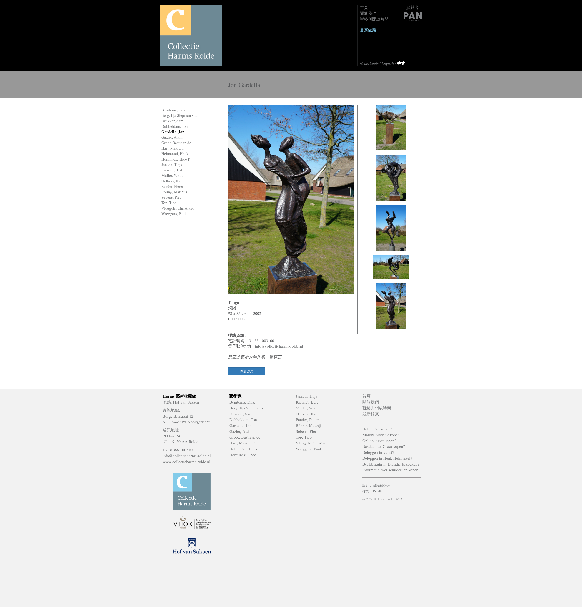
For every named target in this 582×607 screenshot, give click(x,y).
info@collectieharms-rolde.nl (279, 346)
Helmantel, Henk (174, 153)
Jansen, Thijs (171, 164)
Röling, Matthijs (174, 191)
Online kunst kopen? (379, 440)
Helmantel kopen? (377, 428)
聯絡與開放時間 (374, 19)
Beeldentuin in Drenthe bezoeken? (390, 464)
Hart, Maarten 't (173, 148)
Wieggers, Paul (173, 213)
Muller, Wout (172, 175)
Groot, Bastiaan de (176, 142)
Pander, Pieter (172, 186)
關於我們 (368, 13)
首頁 (364, 7)
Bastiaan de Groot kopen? (383, 446)
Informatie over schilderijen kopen (390, 469)
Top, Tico (168, 202)
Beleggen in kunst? (378, 452)
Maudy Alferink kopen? (381, 434)
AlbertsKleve (381, 485)
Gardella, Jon (172, 132)
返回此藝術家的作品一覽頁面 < (256, 357)
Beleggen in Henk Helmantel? (387, 458)
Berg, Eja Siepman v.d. (179, 115)
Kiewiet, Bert (171, 170)
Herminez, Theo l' (175, 159)
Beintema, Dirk (173, 110)
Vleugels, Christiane (177, 208)
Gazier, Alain (172, 137)
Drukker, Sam (172, 120)
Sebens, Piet (171, 197)
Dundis (377, 491)
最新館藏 (368, 30)
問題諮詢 (246, 371)
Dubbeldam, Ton (174, 126)
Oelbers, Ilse (171, 180)
